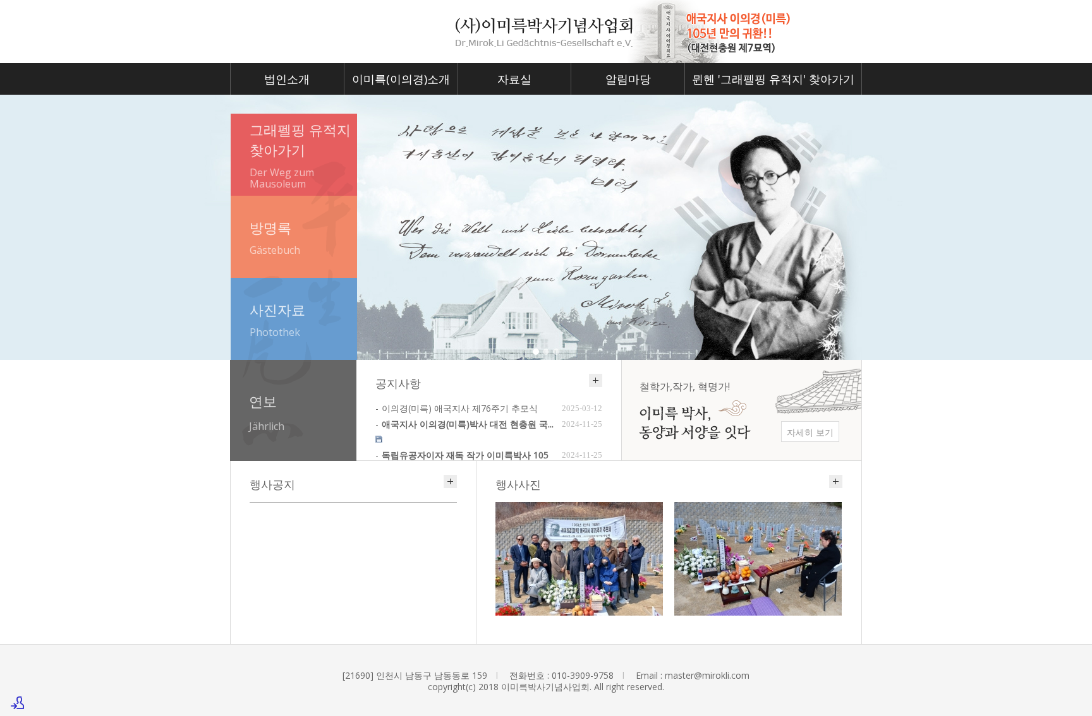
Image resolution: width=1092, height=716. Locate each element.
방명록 (275, 237)
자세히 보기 (810, 432)
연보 (266, 412)
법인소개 (287, 79)
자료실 (514, 79)
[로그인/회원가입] (18, 703)
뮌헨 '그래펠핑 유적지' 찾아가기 (773, 79)
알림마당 (628, 79)
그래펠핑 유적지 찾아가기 (300, 155)
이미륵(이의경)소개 (401, 79)
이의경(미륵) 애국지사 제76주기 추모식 (460, 408)
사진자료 (277, 319)
